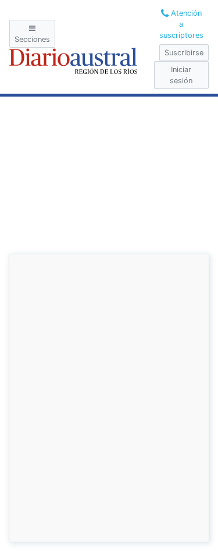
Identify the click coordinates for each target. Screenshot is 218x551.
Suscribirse (184, 52)
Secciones (32, 39)
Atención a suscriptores (181, 24)
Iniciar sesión (181, 75)
